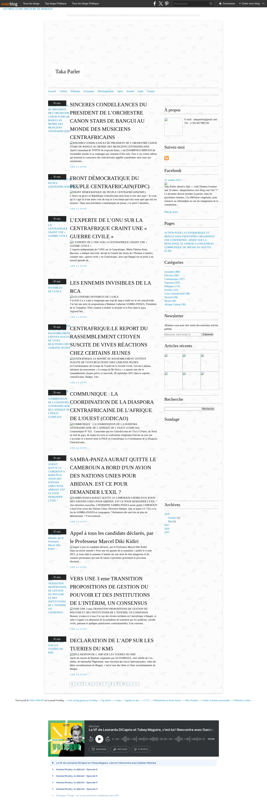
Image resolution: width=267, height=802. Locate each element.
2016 (166, 528)
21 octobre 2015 (172, 180)
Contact (151, 91)
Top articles (106, 700)
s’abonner (101, 749)
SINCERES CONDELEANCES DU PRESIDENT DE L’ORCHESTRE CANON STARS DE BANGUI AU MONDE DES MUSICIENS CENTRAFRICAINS (108, 121)
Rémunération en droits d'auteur (167, 700)
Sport (120, 91)
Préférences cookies (242, 700)
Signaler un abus (132, 700)
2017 (166, 525)
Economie (89, 91)
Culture (63, 91)
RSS (166, 158)
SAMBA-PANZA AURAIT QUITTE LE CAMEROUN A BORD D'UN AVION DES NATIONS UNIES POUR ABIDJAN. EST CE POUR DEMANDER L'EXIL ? (113, 475)
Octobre (172, 517)
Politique (75, 91)
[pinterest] (166, 3)
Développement (106, 91)
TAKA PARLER (36, 700)
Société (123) (171, 290)
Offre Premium (191, 700)
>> (136, 683)
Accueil (52, 91)
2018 (166, 514)
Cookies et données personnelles (216, 700)
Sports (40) (170, 301)
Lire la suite (78, 167)
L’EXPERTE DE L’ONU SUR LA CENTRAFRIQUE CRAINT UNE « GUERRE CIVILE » (108, 228)
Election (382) (171, 275)
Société (130, 91)
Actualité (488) (172, 271)
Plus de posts (171, 212)
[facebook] (154, 3)
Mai (170, 521)
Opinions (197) (172, 282)
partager (122, 749)
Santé (140, 91)
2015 (166, 532)
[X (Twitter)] (160, 3)
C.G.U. (147, 700)
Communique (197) (174, 279)
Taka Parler (67, 71)
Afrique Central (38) (175, 304)
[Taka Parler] (173, 127)
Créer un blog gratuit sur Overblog (82, 700)
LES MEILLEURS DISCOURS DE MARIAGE (30, 9)
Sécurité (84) (171, 297)
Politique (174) (172, 286)
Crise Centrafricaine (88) (177, 293)
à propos (143, 749)
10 (123, 683)
